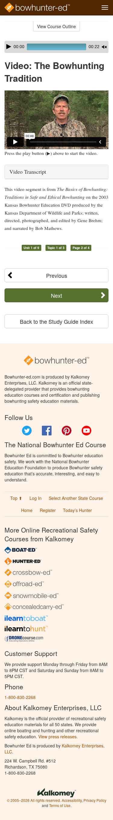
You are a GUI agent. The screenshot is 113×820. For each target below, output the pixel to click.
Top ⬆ (16, 498)
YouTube (86, 430)
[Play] (8, 46)
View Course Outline (56, 26)
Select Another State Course (76, 498)
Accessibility (72, 800)
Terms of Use (60, 805)
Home (27, 510)
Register (48, 510)
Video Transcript (27, 171)
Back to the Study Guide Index (56, 321)
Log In (36, 498)
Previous (56, 275)
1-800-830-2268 (20, 697)
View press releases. (58, 736)
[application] (56, 47)
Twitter (27, 430)
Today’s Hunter (77, 510)
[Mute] (104, 46)
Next (56, 295)
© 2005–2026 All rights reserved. (34, 800)
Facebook (47, 430)
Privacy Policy (94, 800)
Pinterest (66, 430)
